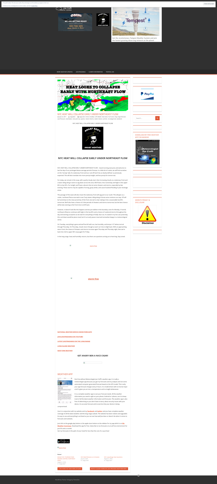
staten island (98, 119)
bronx (87, 117)
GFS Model (98, 117)
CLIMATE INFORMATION (96, 72)
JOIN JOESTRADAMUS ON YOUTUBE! (70, 337)
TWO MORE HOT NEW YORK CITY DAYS (70, 469)
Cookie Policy (34, 6)
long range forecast (120, 117)
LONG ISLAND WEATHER (66, 346)
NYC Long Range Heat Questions (113, 457)
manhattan (69, 119)
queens (83, 119)
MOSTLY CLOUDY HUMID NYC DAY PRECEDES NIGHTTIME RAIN (108, 469)
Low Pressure (61, 119)
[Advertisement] (108, 55)
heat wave (105, 117)
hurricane (111, 117)
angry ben (82, 117)
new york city (76, 119)
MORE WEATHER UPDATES (65, 72)
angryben (72, 117)
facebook (90, 411)
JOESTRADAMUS (81, 72)
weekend (119, 119)
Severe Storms (90, 119)
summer (104, 119)
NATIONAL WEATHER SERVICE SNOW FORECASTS (74, 332)
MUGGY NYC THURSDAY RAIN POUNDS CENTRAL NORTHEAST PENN (66, 458)
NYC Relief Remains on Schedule (90, 457)
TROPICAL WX (110, 72)
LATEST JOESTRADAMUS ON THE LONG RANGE (73, 341)
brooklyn (92, 117)
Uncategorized (112, 119)
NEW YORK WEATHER (64, 351)
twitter (99, 411)
